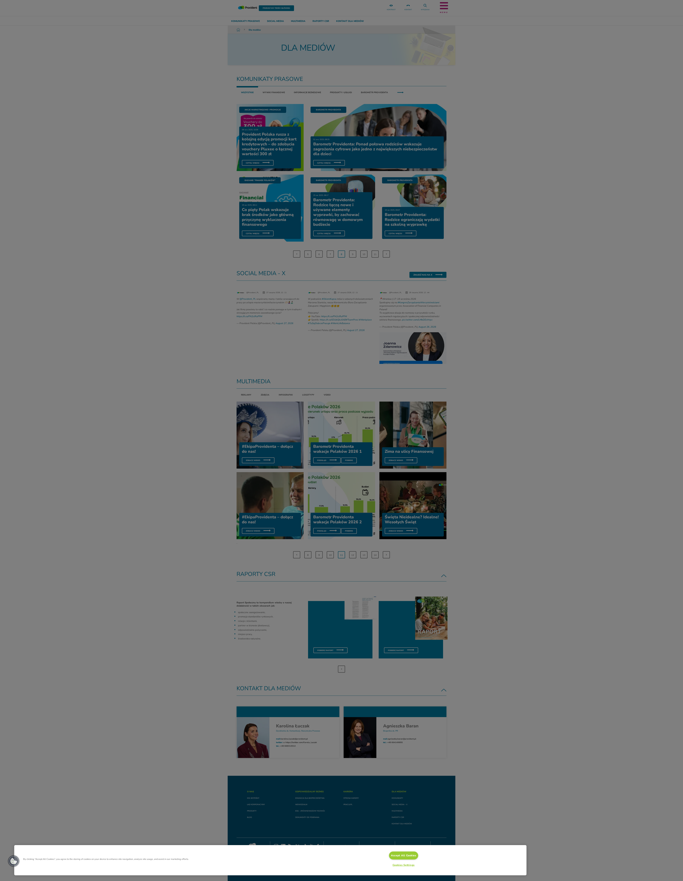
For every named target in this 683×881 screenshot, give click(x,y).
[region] (270, 860)
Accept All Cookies (403, 855)
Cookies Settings (404, 865)
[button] (13, 861)
